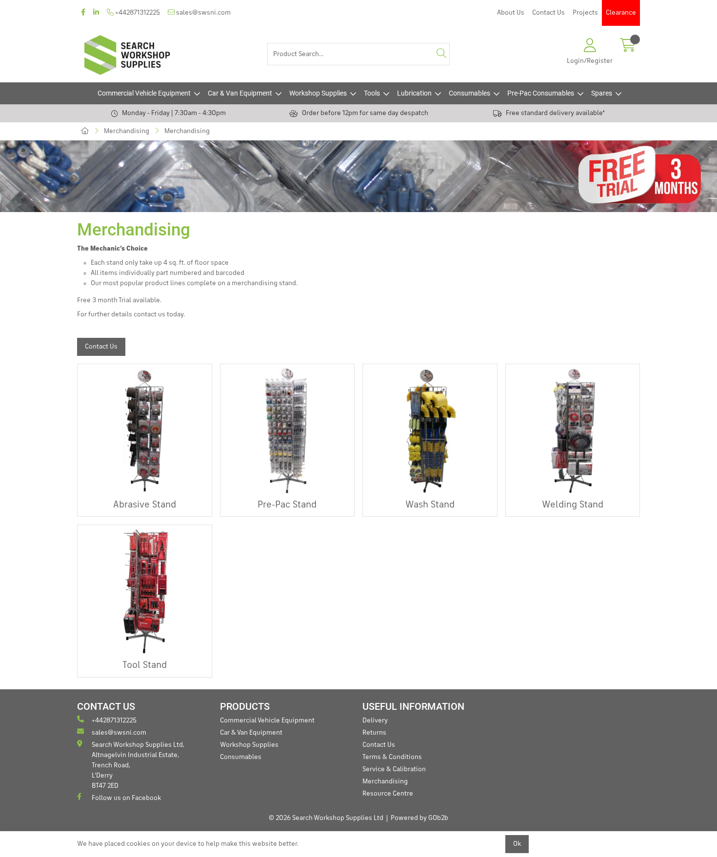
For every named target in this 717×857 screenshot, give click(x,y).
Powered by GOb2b (419, 818)
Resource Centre (387, 793)
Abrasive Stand (144, 505)
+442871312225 (137, 12)
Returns (374, 732)
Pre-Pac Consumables (540, 93)
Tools (372, 93)
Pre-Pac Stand (287, 505)
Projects (585, 12)
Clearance (621, 12)
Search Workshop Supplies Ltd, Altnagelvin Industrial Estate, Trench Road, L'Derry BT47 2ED (138, 765)
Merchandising (126, 131)
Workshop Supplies (318, 93)
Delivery (375, 720)
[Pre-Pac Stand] (287, 431)
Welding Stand (572, 505)
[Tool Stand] (144, 592)
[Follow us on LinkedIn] (96, 13)
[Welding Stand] (573, 431)
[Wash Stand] (430, 431)
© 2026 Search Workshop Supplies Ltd (326, 818)
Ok (517, 843)
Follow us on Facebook (126, 798)
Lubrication (414, 93)
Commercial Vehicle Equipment (144, 93)
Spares (601, 93)
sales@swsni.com (203, 12)
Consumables (469, 93)
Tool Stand (144, 665)
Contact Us (548, 12)
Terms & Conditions (392, 757)
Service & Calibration (394, 769)
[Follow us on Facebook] (83, 13)
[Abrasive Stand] (144, 431)
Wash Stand (430, 505)
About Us (510, 12)
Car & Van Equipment (240, 93)
